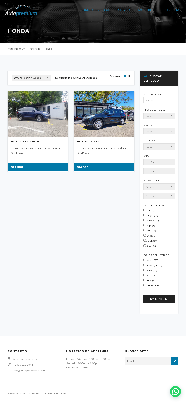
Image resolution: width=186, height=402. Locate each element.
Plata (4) (151, 210)
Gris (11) (151, 235)
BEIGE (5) (151, 275)
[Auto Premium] (21, 10)
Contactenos (171, 10)
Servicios (125, 10)
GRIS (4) (150, 280)
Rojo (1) (150, 225)
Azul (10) (151, 230)
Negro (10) (152, 215)
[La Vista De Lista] (128, 76)
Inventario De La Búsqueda (159, 300)
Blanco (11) (152, 220)
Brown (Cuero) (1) (156, 265)
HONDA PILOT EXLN (25, 141)
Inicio (88, 10)
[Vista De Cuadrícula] (125, 76)
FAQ (141, 10)
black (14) (151, 270)
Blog (152, 10)
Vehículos (106, 10)
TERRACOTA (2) (154, 285)
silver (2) (151, 246)
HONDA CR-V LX (88, 141)
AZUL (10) (151, 240)
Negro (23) (152, 260)
